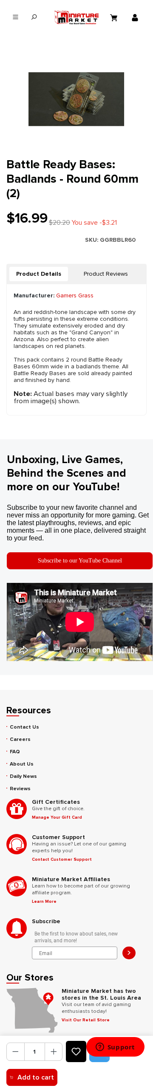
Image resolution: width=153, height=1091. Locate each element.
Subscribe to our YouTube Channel (80, 560)
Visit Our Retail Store (86, 1020)
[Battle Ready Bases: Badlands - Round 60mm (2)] (76, 99)
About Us (22, 764)
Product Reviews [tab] (106, 273)
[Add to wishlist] (76, 1051)
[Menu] (15, 17)
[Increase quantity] (54, 1052)
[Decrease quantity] (15, 1052)
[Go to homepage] (76, 17)
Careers (20, 739)
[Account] (136, 17)
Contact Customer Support (62, 859)
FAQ (15, 752)
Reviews (20, 789)
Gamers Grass (75, 295)
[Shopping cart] (114, 17)
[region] (76, 99)
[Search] (34, 17)
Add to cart (35, 1077)
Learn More (44, 901)
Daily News (23, 776)
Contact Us (24, 727)
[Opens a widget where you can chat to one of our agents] (115, 1047)
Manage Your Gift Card (57, 817)
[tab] (38, 274)
